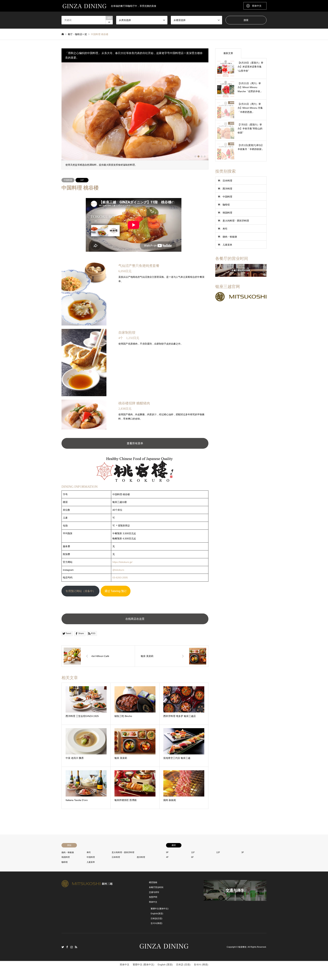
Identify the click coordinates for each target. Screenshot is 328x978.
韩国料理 (227, 212)
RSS (76, 947)
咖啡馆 (226, 204)
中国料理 (68, 180)
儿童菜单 (227, 244)
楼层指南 (153, 882)
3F (242, 852)
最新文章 (228, 53)
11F (82, 180)
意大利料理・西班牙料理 (236, 220)
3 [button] (202, 156)
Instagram (71, 947)
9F (167, 852)
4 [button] (205, 156)
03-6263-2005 (120, 577)
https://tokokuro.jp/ (122, 562)
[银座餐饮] (164, 949)
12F (218, 852)
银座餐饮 (242, 947)
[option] (135, 115)
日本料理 (227, 180)
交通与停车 (154, 892)
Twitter (63, 947)
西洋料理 (227, 188)
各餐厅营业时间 (156, 887)
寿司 (225, 228)
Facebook (67, 947)
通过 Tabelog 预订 (116, 590)
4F (167, 857)
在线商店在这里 (135, 618)
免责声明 (153, 897)
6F (192, 857)
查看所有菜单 (135, 443)
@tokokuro (118, 569)
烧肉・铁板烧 (230, 236)
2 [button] (198, 156)
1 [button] (195, 156)
